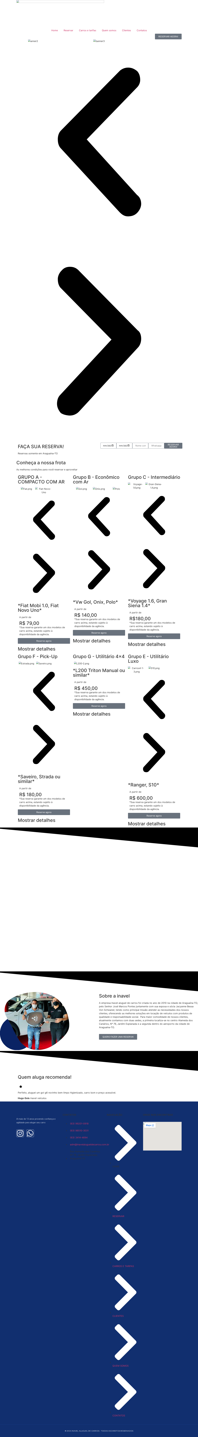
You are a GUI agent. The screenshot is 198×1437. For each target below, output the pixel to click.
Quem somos (109, 30)
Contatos (142, 30)
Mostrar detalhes (36, 649)
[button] (99, 142)
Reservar (68, 30)
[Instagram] (20, 1133)
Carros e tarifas (87, 30)
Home (54, 30)
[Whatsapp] (30, 1133)
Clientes (126, 30)
